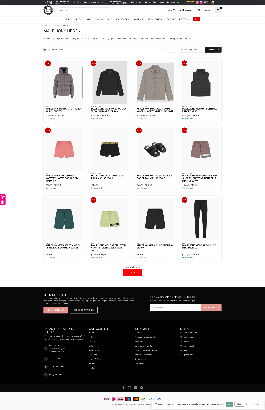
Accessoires (122, 19)
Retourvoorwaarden (143, 354)
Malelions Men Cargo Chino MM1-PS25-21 (199, 246)
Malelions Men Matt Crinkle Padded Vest (199, 110)
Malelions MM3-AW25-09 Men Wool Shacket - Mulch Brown (155, 110)
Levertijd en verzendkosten (146, 350)
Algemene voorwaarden (145, 337)
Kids (140, 2)
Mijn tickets (185, 341)
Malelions (67, 26)
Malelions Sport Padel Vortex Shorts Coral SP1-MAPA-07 (62, 178)
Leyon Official (155, 19)
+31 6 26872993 (56, 366)
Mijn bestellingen (187, 337)
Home (68, 19)
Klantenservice (172, 2)
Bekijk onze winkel (84, 310)
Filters (211, 49)
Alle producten (186, 354)
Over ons (139, 19)
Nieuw (147, 2)
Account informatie (188, 332)
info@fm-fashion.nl (57, 374)
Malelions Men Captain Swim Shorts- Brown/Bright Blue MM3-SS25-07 (199, 178)
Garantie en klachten (144, 346)
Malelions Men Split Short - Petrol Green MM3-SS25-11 (63, 246)
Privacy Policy (140, 341)
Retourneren (140, 359)
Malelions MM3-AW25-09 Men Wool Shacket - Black (108, 110)
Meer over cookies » (253, 404)
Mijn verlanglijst (187, 346)
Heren (134, 2)
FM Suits (171, 19)
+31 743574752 (56, 358)
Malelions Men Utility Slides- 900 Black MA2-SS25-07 (155, 177)
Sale (154, 2)
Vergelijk (184, 350)
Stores (161, 2)
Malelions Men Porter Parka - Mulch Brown (64, 110)
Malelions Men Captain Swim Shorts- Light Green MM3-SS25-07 (108, 248)
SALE (196, 19)
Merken (183, 19)
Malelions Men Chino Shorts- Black (155, 246)
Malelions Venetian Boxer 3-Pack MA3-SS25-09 (108, 177)
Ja (229, 404)
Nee (239, 404)
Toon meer (132, 272)
